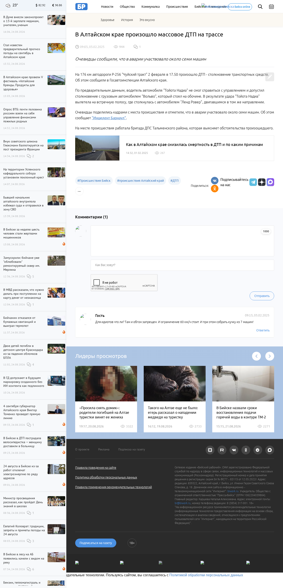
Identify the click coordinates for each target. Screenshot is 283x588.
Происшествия (177, 6)
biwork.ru (233, 491)
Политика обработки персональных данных (106, 477)
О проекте (82, 449)
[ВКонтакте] (214, 180)
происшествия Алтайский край (140, 180)
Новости (107, 6)
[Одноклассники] (214, 188)
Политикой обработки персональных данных (206, 575)
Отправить (262, 296)
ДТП (174, 180)
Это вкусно (147, 20)
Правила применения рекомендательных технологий (113, 487)
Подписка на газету (131, 449)
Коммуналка (151, 6)
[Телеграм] (252, 182)
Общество (127, 6)
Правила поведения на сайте (95, 467)
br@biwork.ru (183, 503)
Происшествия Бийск (94, 180)
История (127, 20)
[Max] (270, 182)
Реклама (103, 449)
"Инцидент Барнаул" (109, 118)
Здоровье (108, 20)
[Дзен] (261, 182)
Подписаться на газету (96, 543)
